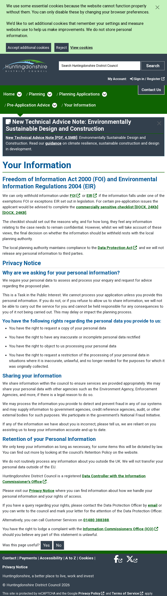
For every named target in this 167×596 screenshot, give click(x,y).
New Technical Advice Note (41, 137)
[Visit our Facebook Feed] (118, 558)
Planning (37, 94)
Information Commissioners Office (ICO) (118, 529)
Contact (9, 558)
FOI (73, 195)
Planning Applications (79, 94)
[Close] (159, 123)
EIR (89, 195)
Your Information (80, 105)
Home (9, 94)
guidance (53, 143)
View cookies (81, 47)
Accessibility (51, 558)
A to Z (70, 558)
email (152, 505)
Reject (61, 47)
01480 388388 (96, 520)
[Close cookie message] (157, 7)
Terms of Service (125, 593)
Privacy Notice (41, 490)
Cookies (86, 558)
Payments (28, 558)
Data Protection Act (115, 248)
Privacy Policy (89, 593)
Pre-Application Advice (28, 105)
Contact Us (151, 90)
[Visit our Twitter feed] (131, 558)
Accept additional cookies (28, 47)
